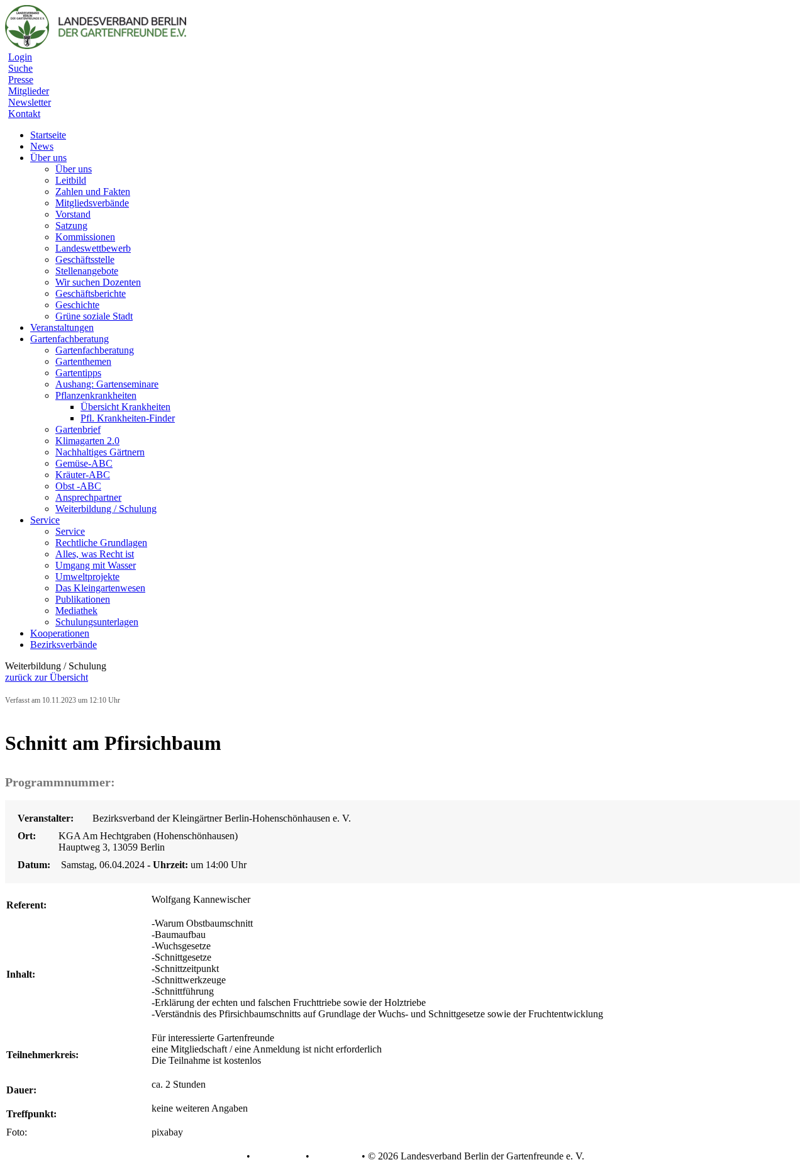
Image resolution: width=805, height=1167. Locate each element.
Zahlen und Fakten (92, 191)
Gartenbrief (78, 429)
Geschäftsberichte (90, 293)
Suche (20, 68)
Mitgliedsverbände (92, 203)
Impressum (334, 1156)
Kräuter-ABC (82, 474)
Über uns (73, 169)
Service (70, 531)
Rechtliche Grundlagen (101, 542)
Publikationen (82, 599)
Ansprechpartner (88, 497)
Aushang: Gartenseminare (106, 384)
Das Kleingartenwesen (100, 588)
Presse (20, 79)
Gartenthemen (83, 361)
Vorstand (73, 214)
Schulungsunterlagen (96, 622)
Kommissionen (85, 237)
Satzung (71, 225)
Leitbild (70, 180)
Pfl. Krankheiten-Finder (127, 418)
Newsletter (29, 102)
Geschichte (77, 304)
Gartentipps (78, 372)
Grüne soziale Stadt (94, 316)
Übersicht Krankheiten (125, 406)
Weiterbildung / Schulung (106, 508)
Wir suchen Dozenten (98, 282)
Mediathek (76, 610)
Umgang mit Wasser (95, 565)
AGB (232, 1156)
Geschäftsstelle (84, 259)
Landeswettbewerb (93, 248)
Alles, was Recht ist (94, 554)
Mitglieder (28, 91)
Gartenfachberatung (94, 350)
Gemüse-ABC (84, 463)
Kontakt (24, 113)
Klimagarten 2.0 (87, 440)
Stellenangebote (86, 270)
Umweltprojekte (87, 576)
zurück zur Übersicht (46, 677)
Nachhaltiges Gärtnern (100, 452)
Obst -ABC (78, 486)
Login (20, 57)
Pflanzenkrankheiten (95, 395)
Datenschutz (278, 1156)
